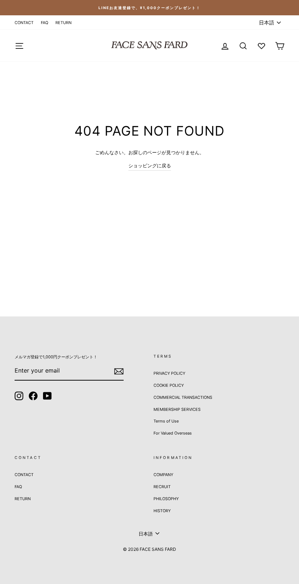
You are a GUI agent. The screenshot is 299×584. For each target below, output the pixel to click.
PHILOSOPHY (166, 498)
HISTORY (162, 510)
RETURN (63, 22)
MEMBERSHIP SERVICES (177, 409)
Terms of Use (166, 421)
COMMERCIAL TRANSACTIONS (183, 397)
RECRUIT (162, 486)
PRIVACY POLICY (169, 373)
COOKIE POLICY (169, 385)
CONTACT (24, 22)
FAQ (44, 22)
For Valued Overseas (173, 433)
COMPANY (163, 474)
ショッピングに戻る (149, 165)
